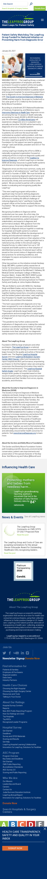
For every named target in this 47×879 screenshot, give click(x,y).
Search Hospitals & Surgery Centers (15, 8)
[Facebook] (9, 653)
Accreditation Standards (13, 767)
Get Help (6, 742)
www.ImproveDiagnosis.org (24, 433)
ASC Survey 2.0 (9, 770)
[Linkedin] (21, 653)
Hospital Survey (12, 727)
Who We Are (10, 778)
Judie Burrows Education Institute (16, 792)
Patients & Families (10, 670)
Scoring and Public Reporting (14, 772)
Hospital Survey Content (13, 705)
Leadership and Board (12, 784)
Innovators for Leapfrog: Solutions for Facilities (22, 747)
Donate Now (10, 803)
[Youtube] (15, 653)
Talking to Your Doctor (12, 697)
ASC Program (11, 752)
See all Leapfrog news (34, 516)
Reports (6, 708)
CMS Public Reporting (11, 764)
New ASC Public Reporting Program (17, 711)
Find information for (15, 666)
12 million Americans (26, 120)
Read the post (23, 535)
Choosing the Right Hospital (14, 688)
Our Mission (7, 781)
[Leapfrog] (18, 19)
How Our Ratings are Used (13, 714)
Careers (6, 787)
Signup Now (15, 848)
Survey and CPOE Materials (14, 736)
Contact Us (7, 789)
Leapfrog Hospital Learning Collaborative (19, 744)
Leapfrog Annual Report (13, 795)
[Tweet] (4, 653)
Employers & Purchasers (13, 672)
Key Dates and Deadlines (13, 759)
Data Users (7, 677)
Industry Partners (10, 680)
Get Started (7, 731)
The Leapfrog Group (20, 347)
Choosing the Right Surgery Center (17, 691)
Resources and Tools (11, 694)
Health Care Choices (15, 685)
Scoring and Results (11, 739)
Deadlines (7, 733)
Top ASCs (7, 719)
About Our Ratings (14, 702)
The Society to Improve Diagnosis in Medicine (24, 97)
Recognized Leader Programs (15, 722)
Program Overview (10, 756)
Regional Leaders (10, 675)
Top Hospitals (8, 716)
